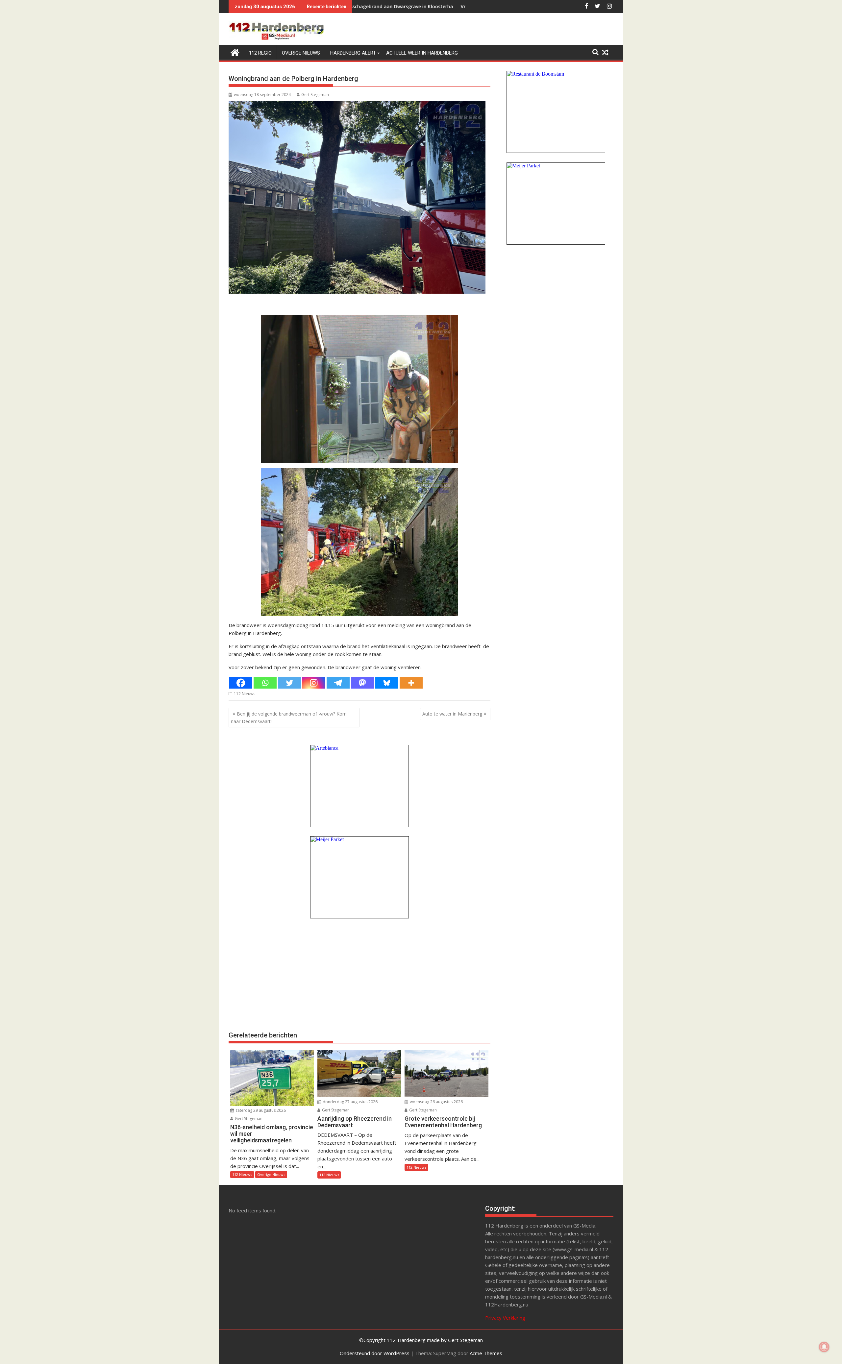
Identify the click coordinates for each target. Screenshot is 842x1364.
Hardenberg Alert (353, 53)
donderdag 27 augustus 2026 (350, 1102)
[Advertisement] (359, 974)
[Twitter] (289, 683)
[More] (411, 683)
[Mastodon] (362, 683)
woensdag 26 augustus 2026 (436, 1102)
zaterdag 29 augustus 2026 (260, 1110)
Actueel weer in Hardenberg (422, 53)
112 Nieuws (244, 693)
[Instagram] (313, 683)
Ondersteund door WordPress (374, 1353)
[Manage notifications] (824, 1347)
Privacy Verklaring (505, 1317)
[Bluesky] (386, 683)
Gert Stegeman (315, 94)
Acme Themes (486, 1353)
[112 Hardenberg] (235, 51)
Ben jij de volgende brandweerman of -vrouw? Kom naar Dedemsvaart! (289, 717)
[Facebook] (240, 683)
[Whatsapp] (265, 683)
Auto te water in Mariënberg (452, 714)
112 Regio (260, 53)
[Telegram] (338, 683)
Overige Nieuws (301, 53)
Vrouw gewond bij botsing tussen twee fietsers (431, 6)
